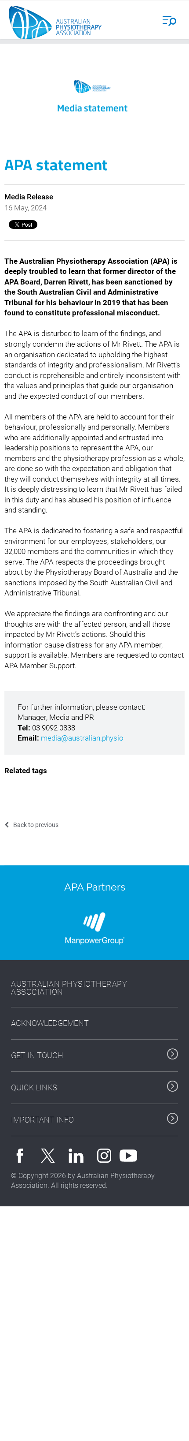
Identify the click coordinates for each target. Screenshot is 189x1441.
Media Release (28, 196)
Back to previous (35, 824)
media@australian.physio (82, 738)
